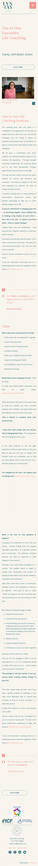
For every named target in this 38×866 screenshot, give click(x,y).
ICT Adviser (32, 863)
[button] (32, 5)
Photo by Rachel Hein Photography (10, 101)
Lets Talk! (18, 67)
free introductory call (15, 269)
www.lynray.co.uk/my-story (24, 476)
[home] (7, 7)
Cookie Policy (11, 848)
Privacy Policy (22, 848)
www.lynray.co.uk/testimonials (13, 393)
